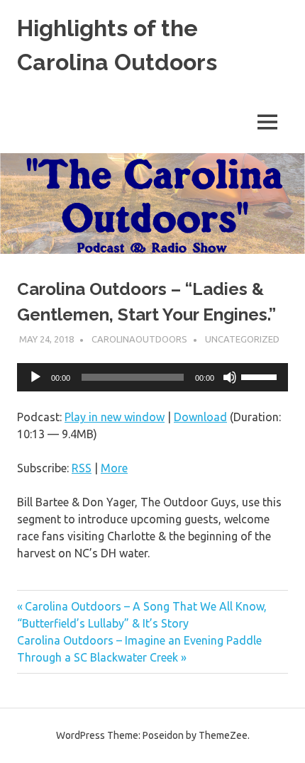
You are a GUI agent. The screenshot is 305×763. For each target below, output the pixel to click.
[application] (152, 377)
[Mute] (230, 377)
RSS (82, 468)
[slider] (261, 376)
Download (200, 417)
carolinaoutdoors (139, 339)
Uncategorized (242, 339)
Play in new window (115, 417)
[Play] (35, 377)
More (114, 468)
